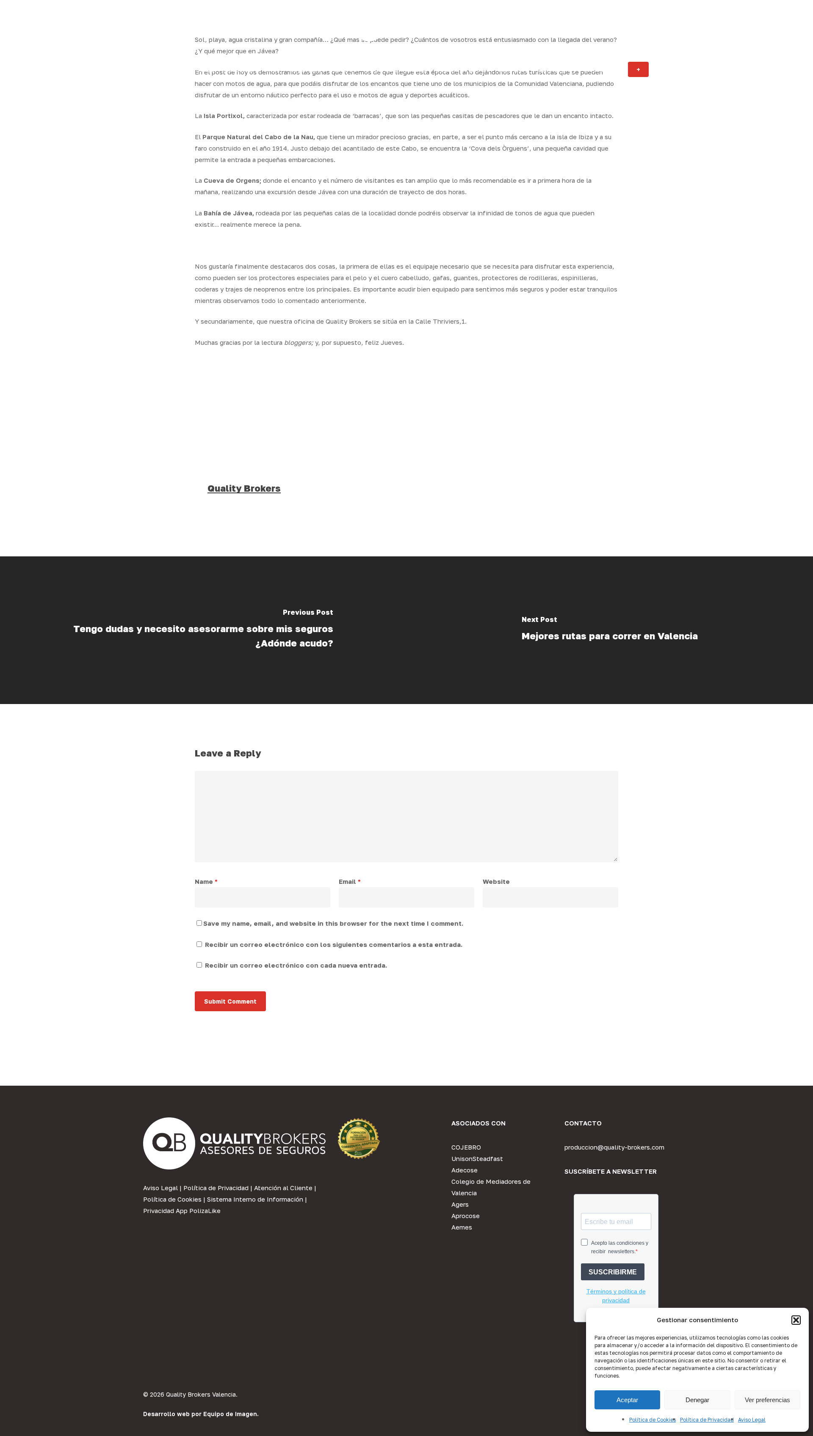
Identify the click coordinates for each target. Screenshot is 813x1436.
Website (496, 881)
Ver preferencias (767, 1399)
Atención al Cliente (283, 1187)
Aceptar (627, 1399)
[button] (796, 1320)
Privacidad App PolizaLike (182, 1210)
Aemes (461, 1227)
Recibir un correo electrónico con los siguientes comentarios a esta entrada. (333, 944)
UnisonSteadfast (477, 1158)
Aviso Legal (752, 1420)
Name (206, 881)
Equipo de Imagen (230, 1413)
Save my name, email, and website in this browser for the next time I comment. (333, 923)
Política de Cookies (652, 1420)
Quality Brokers (244, 488)
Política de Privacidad (707, 1420)
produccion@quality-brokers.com (614, 1147)
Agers (460, 1204)
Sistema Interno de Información (255, 1199)
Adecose (464, 1170)
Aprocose (465, 1215)
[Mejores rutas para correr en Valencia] (609, 630)
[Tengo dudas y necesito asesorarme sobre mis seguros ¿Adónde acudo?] (203, 630)
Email (350, 881)
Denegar (697, 1399)
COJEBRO (466, 1147)
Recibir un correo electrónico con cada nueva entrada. (296, 965)
